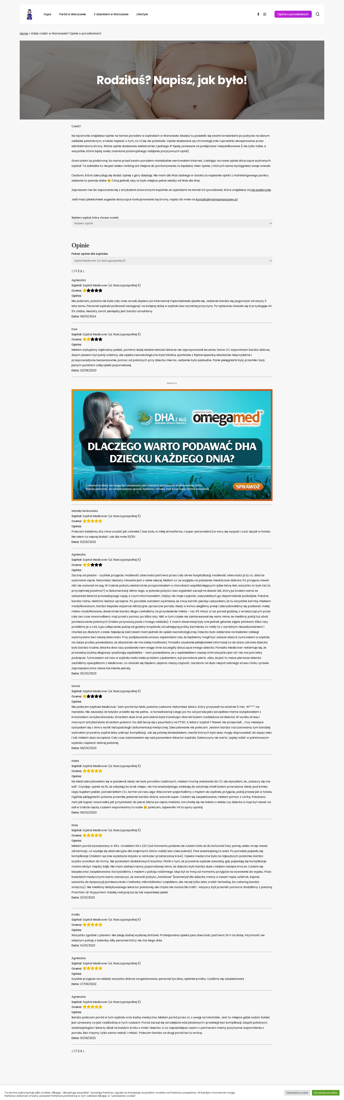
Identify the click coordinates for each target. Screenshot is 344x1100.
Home (24, 33)
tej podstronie (260, 190)
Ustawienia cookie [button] (297, 1092)
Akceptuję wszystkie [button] (325, 1092)
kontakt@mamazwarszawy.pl (217, 199)
